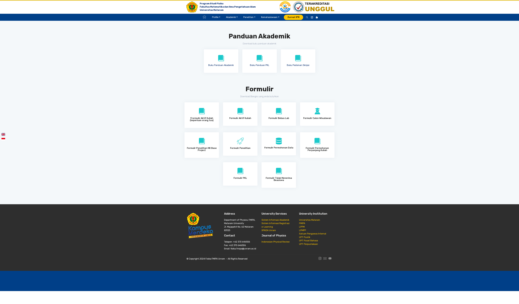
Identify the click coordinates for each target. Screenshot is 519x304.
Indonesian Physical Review (276, 242)
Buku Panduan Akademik (221, 65)
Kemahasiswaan (269, 17)
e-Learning (267, 227)
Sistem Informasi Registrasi (276, 223)
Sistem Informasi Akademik (275, 220)
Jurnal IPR (293, 17)
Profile (215, 17)
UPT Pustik (304, 237)
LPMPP (302, 230)
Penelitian (248, 17)
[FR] (3, 139)
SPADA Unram (269, 230)
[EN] (3, 134)
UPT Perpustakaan (308, 244)
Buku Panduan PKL (259, 65)
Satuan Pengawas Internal (312, 233)
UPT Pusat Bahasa (308, 240)
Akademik (231, 17)
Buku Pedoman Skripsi (298, 65)
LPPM (302, 227)
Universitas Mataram (309, 220)
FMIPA (302, 223)
